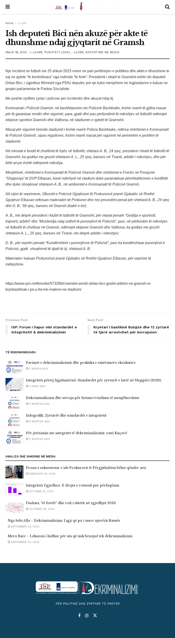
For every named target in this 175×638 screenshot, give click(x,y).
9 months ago (39, 421)
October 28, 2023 (41, 508)
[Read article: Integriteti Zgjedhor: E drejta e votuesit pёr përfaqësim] (14, 489)
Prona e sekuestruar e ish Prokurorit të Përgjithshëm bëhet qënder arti (86, 468)
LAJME (22, 23)
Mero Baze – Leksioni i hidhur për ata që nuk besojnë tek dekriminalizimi (70, 536)
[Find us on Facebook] (79, 615)
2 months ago (39, 439)
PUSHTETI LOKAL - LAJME (64, 52)
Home (9, 23)
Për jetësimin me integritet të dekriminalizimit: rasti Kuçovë (76, 433)
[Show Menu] (7, 7)
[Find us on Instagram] (86, 615)
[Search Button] (167, 7)
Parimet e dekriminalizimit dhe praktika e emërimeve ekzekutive (81, 363)
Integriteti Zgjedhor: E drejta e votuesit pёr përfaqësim (72, 485)
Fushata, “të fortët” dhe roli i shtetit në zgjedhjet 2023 (71, 503)
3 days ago (37, 386)
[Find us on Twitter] (95, 615)
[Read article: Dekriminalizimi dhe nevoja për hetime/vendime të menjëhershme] (14, 402)
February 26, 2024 (41, 473)
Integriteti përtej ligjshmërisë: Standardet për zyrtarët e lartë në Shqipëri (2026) (93, 380)
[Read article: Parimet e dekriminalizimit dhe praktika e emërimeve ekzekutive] (14, 366)
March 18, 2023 (16, 52)
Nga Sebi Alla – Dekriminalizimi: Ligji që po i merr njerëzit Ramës (64, 520)
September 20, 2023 (24, 526)
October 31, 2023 (41, 491)
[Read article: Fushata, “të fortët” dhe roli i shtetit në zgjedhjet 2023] (14, 507)
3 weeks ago (38, 368)
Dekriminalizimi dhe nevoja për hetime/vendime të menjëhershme (82, 398)
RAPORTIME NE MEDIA (102, 52)
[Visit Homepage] (87, 6)
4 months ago (39, 403)
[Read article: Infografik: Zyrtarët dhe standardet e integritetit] (14, 419)
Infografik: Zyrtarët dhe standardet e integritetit (66, 415)
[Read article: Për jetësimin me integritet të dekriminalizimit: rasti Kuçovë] (14, 437)
